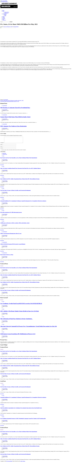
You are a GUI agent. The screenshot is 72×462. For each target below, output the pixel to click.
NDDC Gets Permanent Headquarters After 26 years (10, 233)
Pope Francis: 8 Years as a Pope (6, 254)
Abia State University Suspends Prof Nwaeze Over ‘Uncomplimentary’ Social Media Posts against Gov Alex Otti (28, 326)
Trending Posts (4, 154)
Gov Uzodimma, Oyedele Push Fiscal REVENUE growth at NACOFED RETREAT (21, 303)
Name (1, 144)
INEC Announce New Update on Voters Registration (13, 126)
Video (5, 15)
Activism (3, 18)
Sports (3, 19)
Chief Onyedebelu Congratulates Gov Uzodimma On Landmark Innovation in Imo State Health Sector (21, 407)
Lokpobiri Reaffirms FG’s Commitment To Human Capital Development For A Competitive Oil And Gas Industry (23, 200)
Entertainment (4, 13)
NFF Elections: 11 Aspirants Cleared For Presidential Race (15, 107)
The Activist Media (9, 461)
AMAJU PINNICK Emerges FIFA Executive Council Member (12, 244)
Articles (3, 17)
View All (1, 265)
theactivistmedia (16, 26)
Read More (2, 164)
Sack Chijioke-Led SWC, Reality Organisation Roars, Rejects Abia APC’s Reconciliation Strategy (20, 178)
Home (3, 10)
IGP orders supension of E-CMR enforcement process (11, 212)
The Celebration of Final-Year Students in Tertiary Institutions (16, 318)
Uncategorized (5, 99)
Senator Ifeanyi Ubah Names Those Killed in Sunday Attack (15, 116)
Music (5, 14)
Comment (2, 142)
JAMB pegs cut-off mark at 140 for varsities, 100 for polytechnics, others (14, 222)
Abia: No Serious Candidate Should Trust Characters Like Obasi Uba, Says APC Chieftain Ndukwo (20, 168)
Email (1, 146)
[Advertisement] (36, 55)
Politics (3, 16)
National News (6, 12)
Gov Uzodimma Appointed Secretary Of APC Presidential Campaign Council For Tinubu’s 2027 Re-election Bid (23, 418)
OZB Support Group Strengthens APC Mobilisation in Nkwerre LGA (17, 334)
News (3, 11)
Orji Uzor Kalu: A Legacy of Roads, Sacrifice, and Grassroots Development (15, 190)
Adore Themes (22, 461)
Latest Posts (4, 153)
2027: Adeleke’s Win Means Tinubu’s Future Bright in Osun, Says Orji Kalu (19, 311)
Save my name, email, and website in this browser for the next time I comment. (14, 149)
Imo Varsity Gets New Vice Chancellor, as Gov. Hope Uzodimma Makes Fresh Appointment (18, 157)
